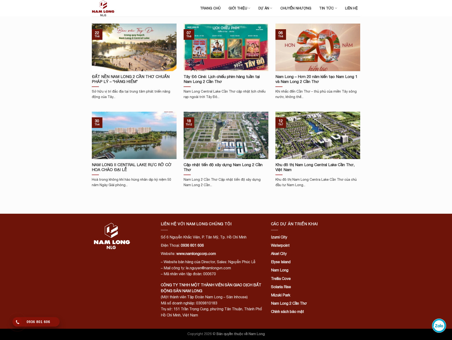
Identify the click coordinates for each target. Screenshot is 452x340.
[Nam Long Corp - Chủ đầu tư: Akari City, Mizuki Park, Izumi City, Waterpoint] (115, 8)
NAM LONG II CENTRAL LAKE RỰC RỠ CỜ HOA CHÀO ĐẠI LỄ (132, 167)
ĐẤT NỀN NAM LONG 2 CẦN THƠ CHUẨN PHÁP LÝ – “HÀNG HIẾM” (131, 79)
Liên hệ (351, 8)
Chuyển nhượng (295, 8)
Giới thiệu (238, 8)
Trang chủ (210, 8)
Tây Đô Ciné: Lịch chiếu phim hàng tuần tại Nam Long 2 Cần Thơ (222, 79)
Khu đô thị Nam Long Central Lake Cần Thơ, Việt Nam (315, 167)
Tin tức (326, 8)
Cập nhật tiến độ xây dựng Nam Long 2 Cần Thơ (223, 167)
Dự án (263, 8)
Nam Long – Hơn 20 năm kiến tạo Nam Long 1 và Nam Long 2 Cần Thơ (316, 79)
